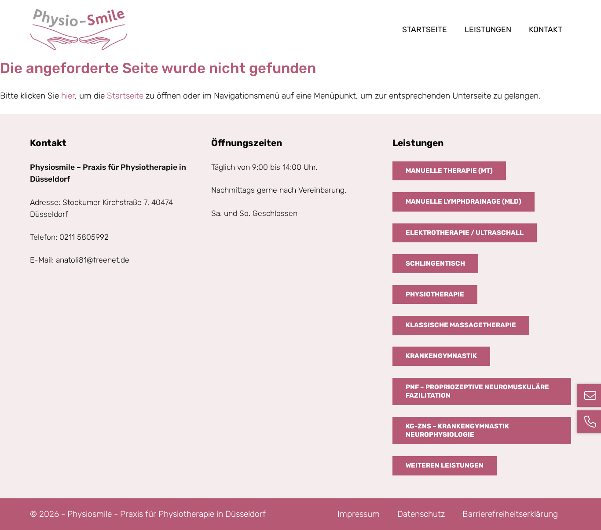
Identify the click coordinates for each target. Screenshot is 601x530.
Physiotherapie (435, 294)
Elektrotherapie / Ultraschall (465, 233)
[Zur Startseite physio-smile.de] (78, 29)
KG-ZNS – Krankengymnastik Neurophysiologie (457, 430)
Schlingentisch (435, 263)
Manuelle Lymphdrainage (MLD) (463, 201)
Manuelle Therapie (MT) (449, 171)
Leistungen (488, 29)
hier (68, 96)
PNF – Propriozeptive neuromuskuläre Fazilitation (477, 391)
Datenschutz (421, 514)
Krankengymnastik (441, 356)
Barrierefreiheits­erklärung (510, 514)
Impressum (358, 514)
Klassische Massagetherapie (461, 325)
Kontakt (545, 29)
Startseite (424, 29)
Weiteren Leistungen (445, 465)
